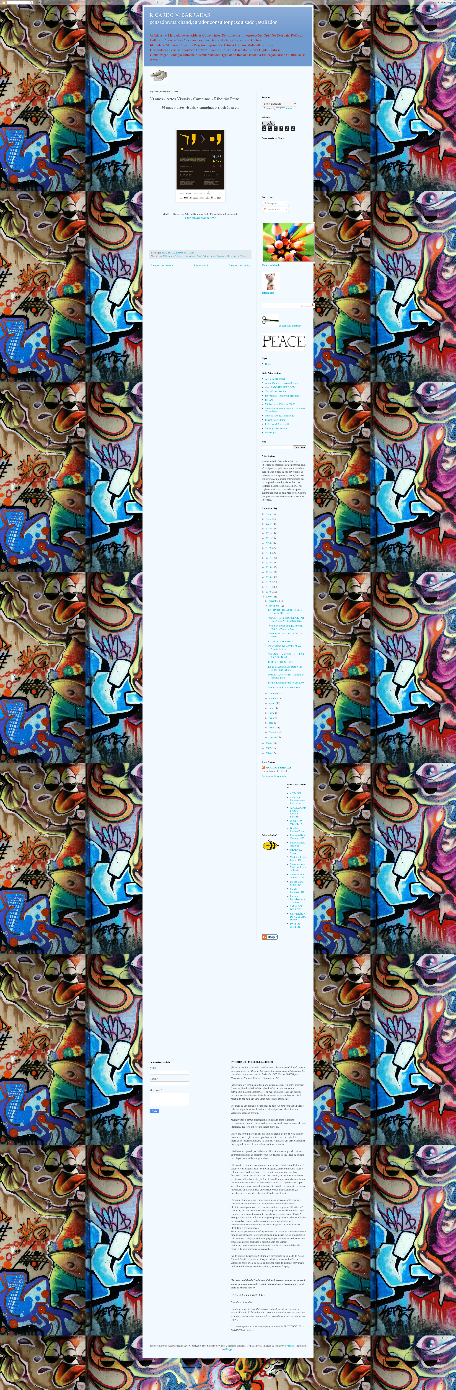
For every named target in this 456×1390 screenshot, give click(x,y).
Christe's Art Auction (275, 391)
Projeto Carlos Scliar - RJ (297, 883)
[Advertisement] (284, 167)
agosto (272, 703)
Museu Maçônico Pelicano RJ (280, 415)
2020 (268, 543)
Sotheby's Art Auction (276, 428)
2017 (268, 557)
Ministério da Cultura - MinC (280, 404)
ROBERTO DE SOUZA (280, 662)
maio (271, 717)
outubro (273, 693)
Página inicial (201, 265)
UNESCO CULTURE (295, 925)
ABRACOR (296, 793)
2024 (268, 523)
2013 (268, 577)
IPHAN (269, 400)
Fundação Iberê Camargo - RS (297, 837)
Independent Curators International (282, 395)
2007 (268, 748)
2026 (268, 514)
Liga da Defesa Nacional (297, 844)
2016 (268, 562)
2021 (268, 538)
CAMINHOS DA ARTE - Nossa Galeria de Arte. (284, 647)
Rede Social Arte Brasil (277, 424)
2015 (268, 567)
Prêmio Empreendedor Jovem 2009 (286, 682)
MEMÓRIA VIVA (296, 851)
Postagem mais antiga (239, 265)
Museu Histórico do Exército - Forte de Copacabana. (285, 410)
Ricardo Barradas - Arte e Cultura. (297, 899)
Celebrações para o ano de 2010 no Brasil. (285, 635)
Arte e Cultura (174, 256)
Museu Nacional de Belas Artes (298, 876)
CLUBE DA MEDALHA (296, 822)
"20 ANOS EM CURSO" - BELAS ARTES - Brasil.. (286, 655)
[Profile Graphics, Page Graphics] (158, 83)
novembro (274, 605)
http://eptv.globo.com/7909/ (200, 217)
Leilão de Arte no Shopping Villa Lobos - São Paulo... (285, 668)
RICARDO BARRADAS (280, 641)
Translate (287, 108)
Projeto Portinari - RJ (297, 890)
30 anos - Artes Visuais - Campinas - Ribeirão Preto (286, 676)
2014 (268, 572)
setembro (274, 698)
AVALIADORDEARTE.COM (280, 387)
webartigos (270, 432)
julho (272, 708)
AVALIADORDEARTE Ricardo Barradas (298, 812)
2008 (268, 743)
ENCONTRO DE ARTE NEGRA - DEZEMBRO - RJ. (286, 611)
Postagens (271, 203)
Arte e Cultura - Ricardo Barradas (282, 383)
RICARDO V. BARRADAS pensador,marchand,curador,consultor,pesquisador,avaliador (213, 18)
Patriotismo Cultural (275, 419)
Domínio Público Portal (297, 829)
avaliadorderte (189, 256)
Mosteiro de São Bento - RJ (298, 858)
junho (272, 713)
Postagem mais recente (162, 265)
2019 (268, 548)
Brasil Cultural (203, 256)
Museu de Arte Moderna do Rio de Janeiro (298, 867)
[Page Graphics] (288, 261)
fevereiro (274, 732)
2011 (268, 587)
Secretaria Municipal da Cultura (231, 256)
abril (271, 722)
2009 (165, 256)
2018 (268, 553)
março (272, 727)
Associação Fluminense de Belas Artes (297, 800)
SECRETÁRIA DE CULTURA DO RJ (298, 916)
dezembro (274, 600)
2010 (268, 591)
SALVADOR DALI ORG (296, 908)
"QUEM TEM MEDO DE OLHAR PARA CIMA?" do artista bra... (286, 619)
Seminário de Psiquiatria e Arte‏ (284, 687)
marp (213, 256)
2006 (268, 753)
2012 (268, 582)
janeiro (272, 737)
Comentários (272, 209)
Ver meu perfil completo (274, 776)
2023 (268, 528)
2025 (268, 519)
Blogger (229, 1349)
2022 (268, 533)
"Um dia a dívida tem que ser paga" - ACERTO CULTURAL (287, 627)
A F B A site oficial (275, 378)
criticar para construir (290, 325)
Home (268, 364)
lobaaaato (289, 1345)
